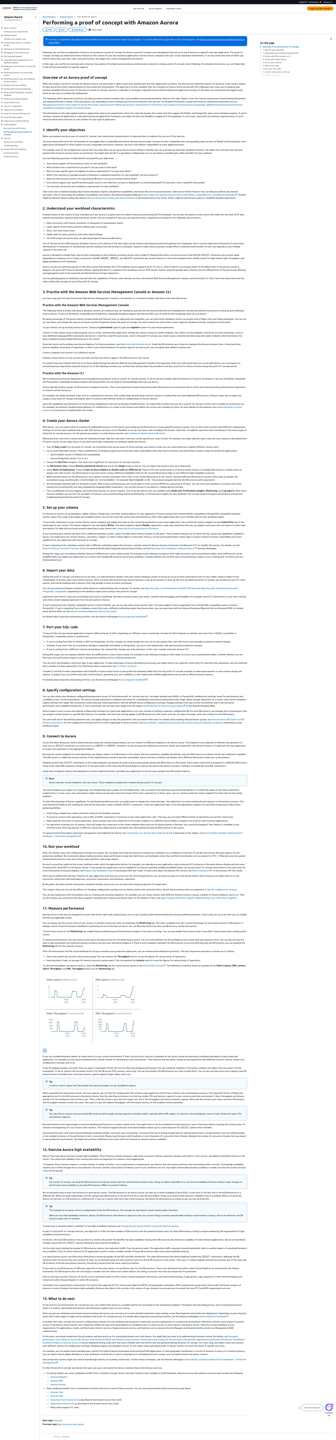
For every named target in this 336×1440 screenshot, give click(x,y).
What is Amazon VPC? (202, 870)
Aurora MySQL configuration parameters (162, 722)
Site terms (66, 1437)
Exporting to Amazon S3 (62, 1403)
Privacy (57, 1437)
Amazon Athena (58, 1384)
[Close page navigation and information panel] (331, 39)
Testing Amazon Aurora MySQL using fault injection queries (150, 1226)
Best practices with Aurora (71, 1424)
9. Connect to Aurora (126, 666)
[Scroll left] (131, 8)
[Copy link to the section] (40, 77)
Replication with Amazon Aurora (135, 344)
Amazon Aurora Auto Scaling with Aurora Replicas (111, 198)
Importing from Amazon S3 (64, 1399)
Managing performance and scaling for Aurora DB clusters (71, 104)
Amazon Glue (57, 1392)
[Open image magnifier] (45, 1050)
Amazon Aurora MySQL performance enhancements (125, 104)
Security (58, 1420)
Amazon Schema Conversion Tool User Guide (64, 548)
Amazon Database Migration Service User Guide (93, 611)
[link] (87, 16)
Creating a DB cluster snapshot (180, 898)
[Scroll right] (183, 8)
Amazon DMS (57, 1396)
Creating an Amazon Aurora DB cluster (146, 433)
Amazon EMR (57, 1380)
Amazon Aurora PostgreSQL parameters (204, 722)
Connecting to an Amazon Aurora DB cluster (137, 528)
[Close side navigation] (35, 17)
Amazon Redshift (59, 1377)
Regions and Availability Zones (99, 870)
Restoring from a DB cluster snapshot (218, 898)
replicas (159, 266)
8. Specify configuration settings (221, 889)
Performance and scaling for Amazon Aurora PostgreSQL (178, 104)
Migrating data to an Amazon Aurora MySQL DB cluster (171, 588)
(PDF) (56, 42)
